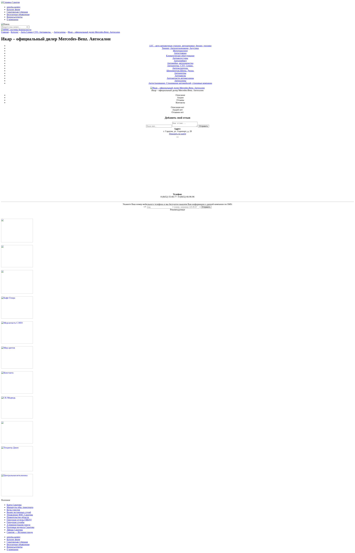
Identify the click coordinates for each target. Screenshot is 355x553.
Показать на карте (177, 134)
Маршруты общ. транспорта (20, 507)
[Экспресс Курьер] (17, 241)
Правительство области (18, 517)
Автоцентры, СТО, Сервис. (180, 65)
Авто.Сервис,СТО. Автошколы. (36, 32)
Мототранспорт (180, 51)
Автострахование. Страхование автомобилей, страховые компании (180, 83)
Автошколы (180, 75)
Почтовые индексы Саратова (20, 527)
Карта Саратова (14, 505)
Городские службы (15, 522)
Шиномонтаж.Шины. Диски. (180, 70)
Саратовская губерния (17, 12)
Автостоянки (180, 53)
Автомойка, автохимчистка (180, 63)
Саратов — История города (20, 532)
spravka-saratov (13, 7)
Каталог (14, 32)
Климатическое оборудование (180, 56)
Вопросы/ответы (14, 17)
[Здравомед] (17, 293)
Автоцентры (180, 73)
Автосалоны (60, 32)
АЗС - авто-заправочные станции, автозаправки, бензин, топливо (180, 46)
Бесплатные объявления (18, 14)
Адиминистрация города (18, 525)
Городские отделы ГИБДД (19, 520)
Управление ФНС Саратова (20, 515)
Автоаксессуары (180, 58)
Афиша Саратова (15, 530)
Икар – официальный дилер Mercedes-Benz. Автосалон (94, 32)
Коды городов (13, 510)
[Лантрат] (17, 442)
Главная (5, 32)
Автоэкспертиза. (180, 68)
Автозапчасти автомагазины (180, 78)
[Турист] (17, 266)
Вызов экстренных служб (19, 512)
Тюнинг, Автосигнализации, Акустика (180, 48)
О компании (12, 19)
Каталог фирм (13, 9)
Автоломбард (180, 61)
